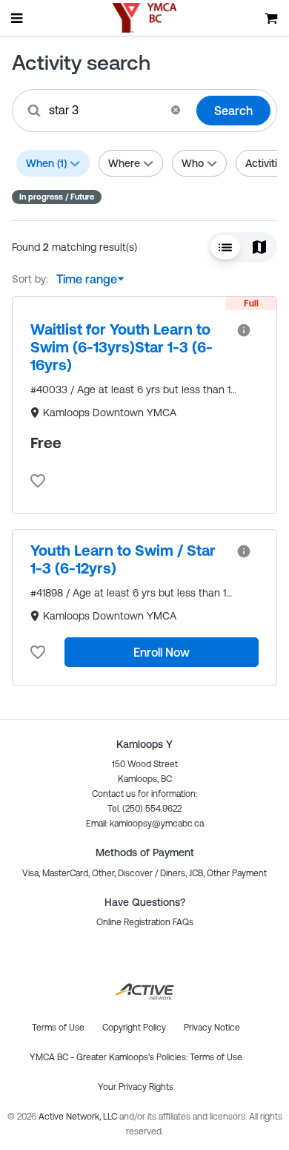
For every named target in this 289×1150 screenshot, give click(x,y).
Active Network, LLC (79, 1116)
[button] (175, 110)
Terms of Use (216, 1057)
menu (18, 18)
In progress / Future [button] (56, 196)
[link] (127, 347)
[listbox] (86, 279)
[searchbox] (105, 110)
